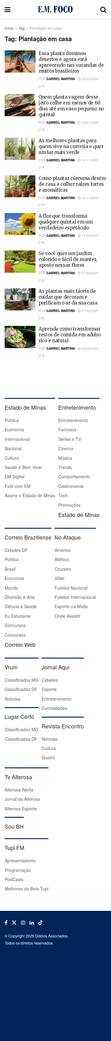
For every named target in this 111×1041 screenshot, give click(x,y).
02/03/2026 (89, 79)
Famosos (67, 429)
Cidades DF (16, 550)
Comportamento (74, 476)
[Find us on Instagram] (23, 922)
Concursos (15, 625)
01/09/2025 (89, 273)
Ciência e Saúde (21, 606)
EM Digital (14, 476)
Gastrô (48, 757)
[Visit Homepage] (55, 9)
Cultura (12, 458)
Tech (63, 495)
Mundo (11, 588)
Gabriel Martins (60, 79)
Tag (21, 28)
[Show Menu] (7, 9)
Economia (14, 429)
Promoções (69, 505)
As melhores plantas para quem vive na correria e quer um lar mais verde (71, 146)
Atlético (62, 559)
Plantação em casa (46, 28)
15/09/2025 (89, 235)
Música (65, 458)
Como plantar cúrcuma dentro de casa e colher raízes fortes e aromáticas (72, 184)
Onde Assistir (67, 616)
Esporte (49, 689)
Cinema (65, 448)
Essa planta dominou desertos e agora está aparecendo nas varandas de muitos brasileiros (71, 62)
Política (12, 420)
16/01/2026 (89, 122)
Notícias (12, 699)
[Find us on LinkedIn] (32, 922)
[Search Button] (103, 9)
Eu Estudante (18, 616)
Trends (65, 467)
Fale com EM (18, 486)
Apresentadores (20, 860)
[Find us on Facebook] (6, 922)
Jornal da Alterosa (22, 799)
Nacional (13, 448)
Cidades (50, 680)
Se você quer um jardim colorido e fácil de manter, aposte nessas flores (68, 259)
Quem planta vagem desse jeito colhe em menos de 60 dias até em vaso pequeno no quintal (71, 105)
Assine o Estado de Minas (30, 495)
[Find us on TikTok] (40, 922)
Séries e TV (69, 439)
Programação (18, 870)
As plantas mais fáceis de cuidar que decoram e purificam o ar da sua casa (68, 297)
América (63, 550)
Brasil (10, 569)
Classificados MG (22, 680)
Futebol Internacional (75, 597)
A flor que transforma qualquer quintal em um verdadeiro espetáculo (65, 222)
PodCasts (14, 879)
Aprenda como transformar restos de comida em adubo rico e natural (70, 334)
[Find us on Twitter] (14, 922)
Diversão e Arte (20, 597)
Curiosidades (54, 708)
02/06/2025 (89, 348)
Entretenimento (73, 420)
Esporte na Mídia (71, 606)
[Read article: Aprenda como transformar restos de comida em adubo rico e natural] (20, 337)
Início (9, 28)
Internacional (17, 439)
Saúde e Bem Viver (23, 467)
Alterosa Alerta (19, 790)
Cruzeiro (63, 569)
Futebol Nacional (71, 588)
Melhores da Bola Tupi (26, 888)
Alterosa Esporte (21, 808)
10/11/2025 (89, 160)
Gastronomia (71, 486)
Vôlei (59, 578)
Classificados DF (21, 689)
